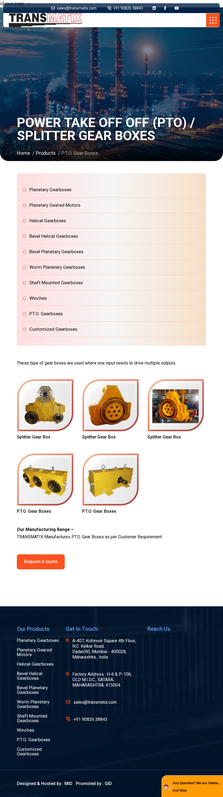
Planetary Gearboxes (50, 189)
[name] (154, 8)
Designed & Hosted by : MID (44, 783)
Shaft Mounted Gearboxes (56, 282)
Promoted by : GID (94, 783)
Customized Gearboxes (53, 329)
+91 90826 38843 (127, 8)
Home (23, 153)
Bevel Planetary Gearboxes (56, 251)
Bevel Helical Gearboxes (53, 236)
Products (46, 153)
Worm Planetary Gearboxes (57, 267)
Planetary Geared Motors (54, 205)
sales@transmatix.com (76, 8)
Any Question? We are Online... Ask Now (196, 786)
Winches (38, 298)
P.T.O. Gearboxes (46, 313)
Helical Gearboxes (47, 220)
